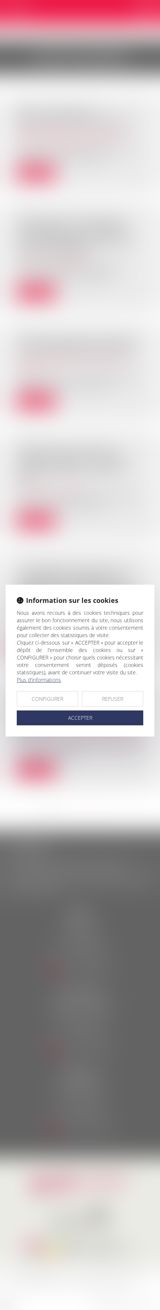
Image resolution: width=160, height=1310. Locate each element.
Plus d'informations (39, 679)
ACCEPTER (80, 717)
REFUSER (112, 698)
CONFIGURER (47, 698)
